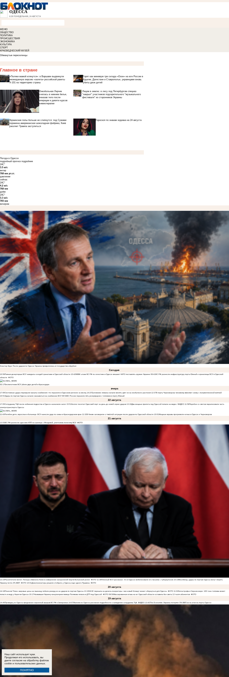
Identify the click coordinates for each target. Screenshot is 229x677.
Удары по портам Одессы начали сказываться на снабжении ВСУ (33, 396)
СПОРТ (4, 47)
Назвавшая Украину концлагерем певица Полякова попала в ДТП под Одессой (68, 594)
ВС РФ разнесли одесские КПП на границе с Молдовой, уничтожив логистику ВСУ (40, 423)
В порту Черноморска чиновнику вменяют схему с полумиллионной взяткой (189, 393)
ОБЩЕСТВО (7, 32)
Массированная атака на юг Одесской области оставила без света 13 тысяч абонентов (152, 594)
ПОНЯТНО (27, 670)
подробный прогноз (10, 161)
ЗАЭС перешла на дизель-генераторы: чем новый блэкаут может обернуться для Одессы (128, 591)
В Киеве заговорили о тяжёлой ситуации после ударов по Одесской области (120, 414)
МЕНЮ (4, 29)
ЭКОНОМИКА (7, 41)
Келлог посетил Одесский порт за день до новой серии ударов (98, 404)
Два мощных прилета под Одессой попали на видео (154, 404)
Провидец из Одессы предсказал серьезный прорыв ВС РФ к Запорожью (36, 603)
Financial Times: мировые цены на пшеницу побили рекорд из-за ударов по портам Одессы (44, 591)
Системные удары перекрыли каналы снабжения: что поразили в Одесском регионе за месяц (45, 393)
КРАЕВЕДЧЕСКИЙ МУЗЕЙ (14, 50)
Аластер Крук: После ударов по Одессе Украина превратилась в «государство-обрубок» (38, 366)
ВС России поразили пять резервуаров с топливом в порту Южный (96, 396)
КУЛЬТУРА (6, 44)
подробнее (27, 161)
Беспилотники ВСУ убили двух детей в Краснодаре (27, 384)
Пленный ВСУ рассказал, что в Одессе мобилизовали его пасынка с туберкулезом (137, 580)
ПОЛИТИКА (6, 35)
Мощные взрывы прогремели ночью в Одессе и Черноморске (185, 414)
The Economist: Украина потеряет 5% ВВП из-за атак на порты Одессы (180, 603)
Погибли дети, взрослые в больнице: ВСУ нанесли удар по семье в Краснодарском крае (43, 414)
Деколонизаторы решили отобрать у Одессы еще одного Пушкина (61, 583)
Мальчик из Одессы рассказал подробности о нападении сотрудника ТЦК (105, 603)
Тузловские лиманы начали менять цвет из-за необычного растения (121, 393)
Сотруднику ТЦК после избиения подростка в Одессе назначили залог (35, 404)
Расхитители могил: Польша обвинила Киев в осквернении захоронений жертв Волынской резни (47, 580)
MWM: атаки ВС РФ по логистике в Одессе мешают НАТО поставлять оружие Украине (113, 374)
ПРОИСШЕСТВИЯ (10, 38)
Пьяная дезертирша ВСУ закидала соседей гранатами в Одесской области (37, 374)
